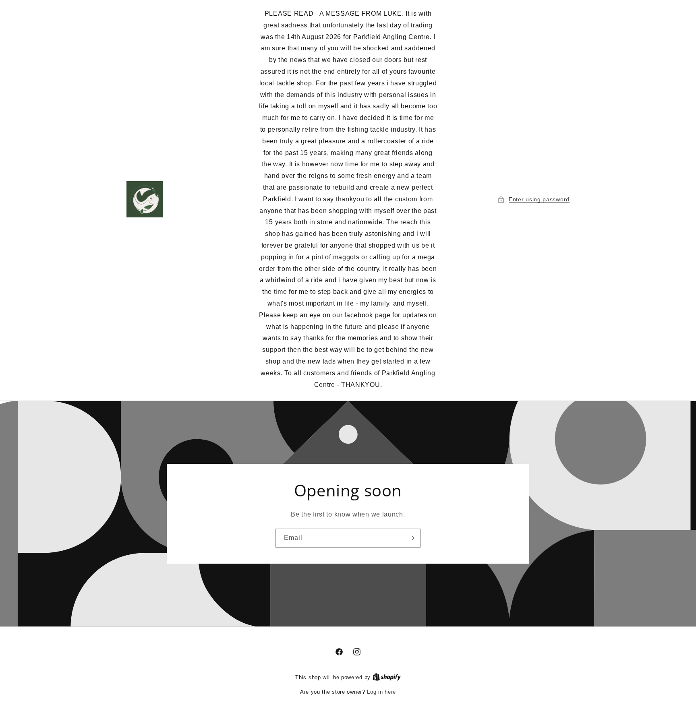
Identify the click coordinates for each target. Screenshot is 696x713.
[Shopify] (387, 677)
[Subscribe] (411, 538)
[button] (533, 199)
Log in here (381, 692)
